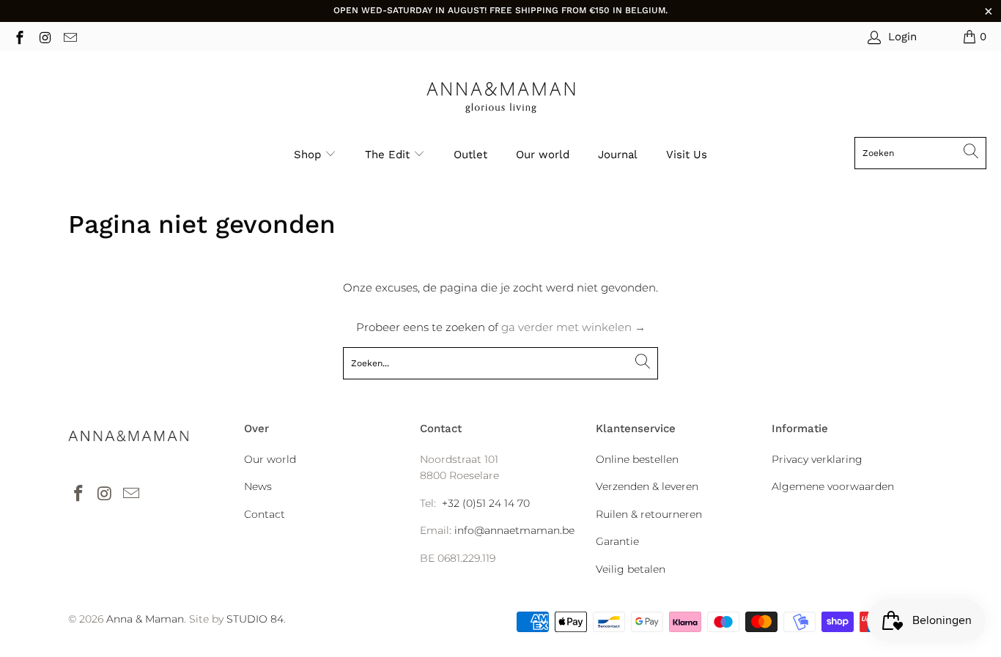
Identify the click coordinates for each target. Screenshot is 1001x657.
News (258, 486)
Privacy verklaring (817, 459)
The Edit (389, 154)
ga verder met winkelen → (573, 327)
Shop (307, 154)
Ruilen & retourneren (649, 514)
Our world (542, 154)
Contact (264, 514)
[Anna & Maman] (501, 98)
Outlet (470, 154)
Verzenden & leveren (647, 486)
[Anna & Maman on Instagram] (44, 36)
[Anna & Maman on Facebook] (18, 36)
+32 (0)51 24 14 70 (486, 503)
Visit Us (686, 154)
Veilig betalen (630, 569)
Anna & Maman (145, 619)
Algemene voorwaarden (833, 486)
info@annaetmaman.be (514, 530)
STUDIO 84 (255, 619)
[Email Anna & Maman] (69, 36)
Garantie (617, 541)
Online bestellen (637, 459)
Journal (618, 154)
